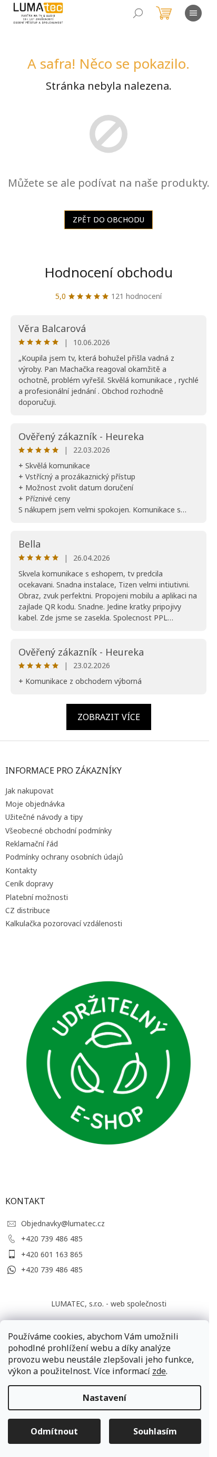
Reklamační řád (31, 844)
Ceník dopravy (29, 883)
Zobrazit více (108, 717)
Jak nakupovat (29, 791)
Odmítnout (54, 1431)
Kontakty (21, 870)
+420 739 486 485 (52, 1239)
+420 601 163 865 (52, 1254)
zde (159, 1371)
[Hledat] (138, 13)
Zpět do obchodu (108, 219)
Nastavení (104, 1398)
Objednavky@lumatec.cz (63, 1223)
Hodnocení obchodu (108, 272)
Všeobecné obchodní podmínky (58, 830)
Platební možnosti (36, 897)
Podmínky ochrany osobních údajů (64, 857)
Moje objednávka (35, 804)
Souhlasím (155, 1431)
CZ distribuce (27, 910)
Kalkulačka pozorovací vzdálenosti (63, 923)
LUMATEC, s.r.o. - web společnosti (108, 1304)
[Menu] (193, 13)
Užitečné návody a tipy (44, 817)
